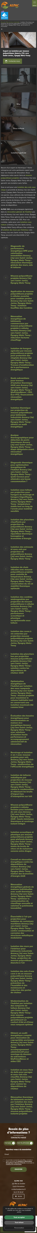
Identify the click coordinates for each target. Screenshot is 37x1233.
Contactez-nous (12, 61)
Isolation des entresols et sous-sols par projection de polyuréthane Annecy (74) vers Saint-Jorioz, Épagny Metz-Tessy (22, 553)
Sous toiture (18, 128)
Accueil (3, 22)
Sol (18, 79)
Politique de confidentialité (14, 1164)
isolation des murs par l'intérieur (15, 230)
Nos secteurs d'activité (12, 22)
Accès (20, 1196)
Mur (18, 104)
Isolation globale (18, 153)
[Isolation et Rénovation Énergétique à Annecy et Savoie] (10, 5)
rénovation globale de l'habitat (19, 212)
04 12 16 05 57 (18, 1192)
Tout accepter (19, 1217)
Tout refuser (19, 1222)
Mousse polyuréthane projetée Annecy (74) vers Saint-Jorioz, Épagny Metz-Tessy (21, 279)
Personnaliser (19, 1228)
